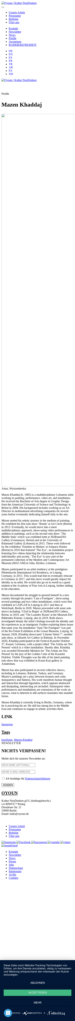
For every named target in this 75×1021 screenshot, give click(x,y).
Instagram (7, 724)
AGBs (12, 874)
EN (11, 54)
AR (11, 67)
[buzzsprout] (39, 842)
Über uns (14, 22)
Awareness (15, 41)
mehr (38, 1002)
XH (11, 73)
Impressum (15, 871)
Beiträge (13, 19)
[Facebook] (23, 842)
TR (11, 64)
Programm (15, 15)
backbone (7, 739)
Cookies (13, 877)
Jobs (11, 864)
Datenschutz (16, 868)
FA (10, 70)
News (12, 35)
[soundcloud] (9, 845)
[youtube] (54, 842)
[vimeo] (65, 842)
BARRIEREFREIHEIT (23, 44)
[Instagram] (8, 842)
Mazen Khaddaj (23, 739)
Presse (12, 861)
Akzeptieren (37, 992)
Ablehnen (37, 982)
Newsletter (15, 31)
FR (10, 60)
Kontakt (13, 28)
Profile (12, 38)
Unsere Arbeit (17, 12)
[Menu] (2, 7)
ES (10, 57)
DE (11, 51)
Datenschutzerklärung (37, 778)
